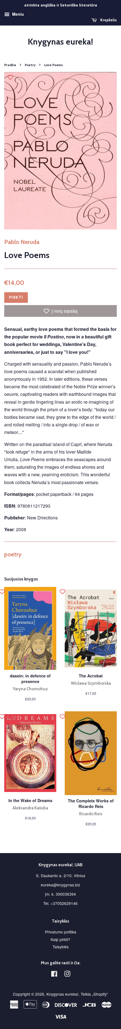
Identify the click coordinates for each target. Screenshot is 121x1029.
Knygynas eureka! (60, 42)
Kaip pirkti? (60, 939)
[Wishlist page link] (30, 13)
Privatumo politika (60, 932)
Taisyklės (61, 946)
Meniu (17, 14)
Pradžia (10, 65)
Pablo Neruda (21, 241)
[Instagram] (67, 974)
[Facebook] (54, 974)
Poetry (30, 65)
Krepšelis (108, 19)
